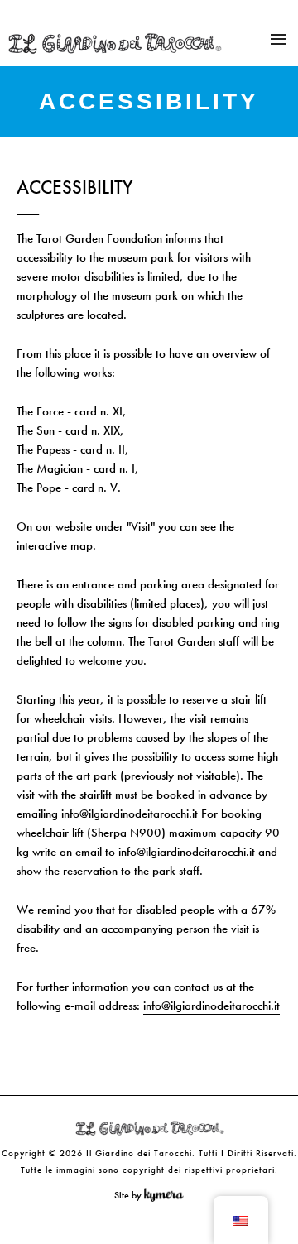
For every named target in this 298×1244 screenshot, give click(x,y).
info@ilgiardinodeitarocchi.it (211, 1005)
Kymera (167, 1195)
